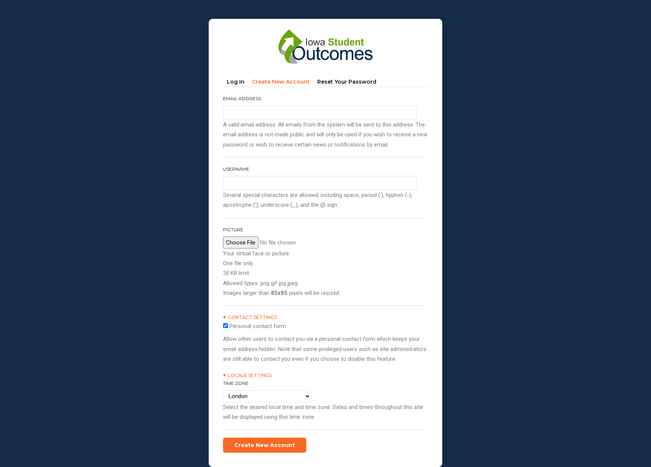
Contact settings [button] (252, 317)
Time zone (236, 383)
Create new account (282, 83)
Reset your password (346, 81)
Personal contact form (257, 326)
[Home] (325, 30)
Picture (233, 229)
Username (236, 169)
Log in (236, 81)
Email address (242, 98)
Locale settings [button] (250, 375)
